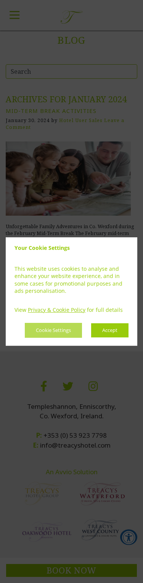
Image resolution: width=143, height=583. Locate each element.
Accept (109, 330)
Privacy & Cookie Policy (56, 309)
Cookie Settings (53, 330)
